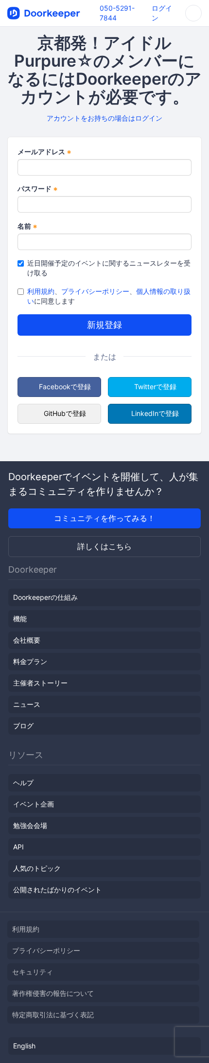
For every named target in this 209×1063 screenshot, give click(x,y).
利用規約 (40, 291)
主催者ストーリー (40, 683)
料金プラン (30, 661)
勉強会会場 (30, 825)
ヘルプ (23, 782)
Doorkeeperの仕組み (45, 597)
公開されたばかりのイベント (57, 889)
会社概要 (26, 640)
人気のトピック (37, 868)
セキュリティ (32, 972)
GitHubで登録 (65, 413)
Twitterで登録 (155, 386)
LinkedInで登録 (155, 413)
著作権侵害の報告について (53, 993)
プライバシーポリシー (95, 291)
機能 (20, 618)
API (18, 847)
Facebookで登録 (65, 386)
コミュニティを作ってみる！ (104, 518)
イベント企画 (33, 804)
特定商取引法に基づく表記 (53, 1014)
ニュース (26, 704)
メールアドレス (44, 152)
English (24, 1046)
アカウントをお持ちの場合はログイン (104, 118)
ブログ (23, 725)
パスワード (37, 189)
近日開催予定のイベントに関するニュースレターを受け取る (109, 268)
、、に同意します (109, 296)
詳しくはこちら (104, 546)
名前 (27, 226)
